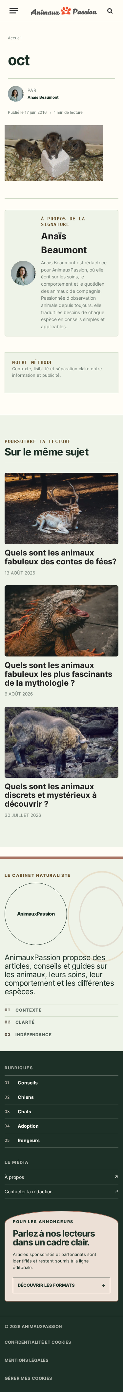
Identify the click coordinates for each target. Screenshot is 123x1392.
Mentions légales (27, 1360)
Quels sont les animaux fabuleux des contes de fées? (61, 557)
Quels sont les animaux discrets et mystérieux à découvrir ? (51, 795)
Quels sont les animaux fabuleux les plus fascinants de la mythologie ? (58, 674)
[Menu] (14, 10)
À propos (61, 1177)
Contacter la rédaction (61, 1191)
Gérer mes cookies (28, 1378)
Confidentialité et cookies (38, 1342)
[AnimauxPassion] (64, 10)
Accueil (15, 37)
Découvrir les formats (61, 1285)
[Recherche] (109, 10)
